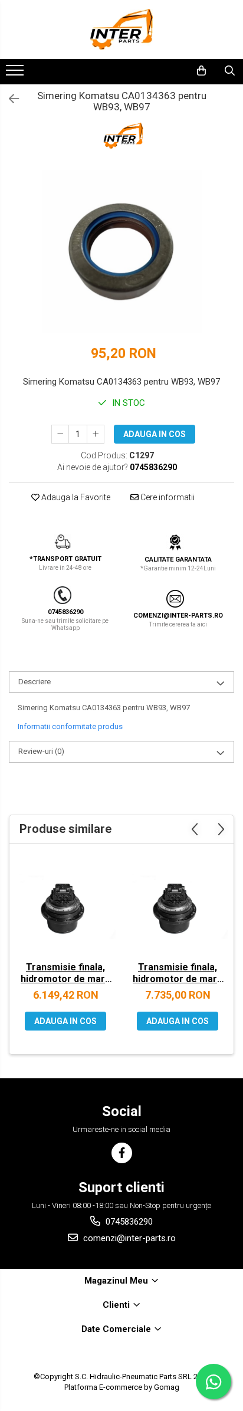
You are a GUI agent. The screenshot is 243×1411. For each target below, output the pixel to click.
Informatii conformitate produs (70, 726)
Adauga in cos (154, 434)
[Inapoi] (9, 99)
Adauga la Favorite (75, 497)
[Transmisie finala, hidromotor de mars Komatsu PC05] (65, 905)
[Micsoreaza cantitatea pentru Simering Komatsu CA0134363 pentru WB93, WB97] (60, 434)
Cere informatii (167, 497)
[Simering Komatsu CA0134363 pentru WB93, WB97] (121, 251)
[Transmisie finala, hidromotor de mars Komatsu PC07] (177, 905)
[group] (121, 251)
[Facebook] (121, 1153)
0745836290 (128, 1221)
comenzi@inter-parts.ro (128, 1238)
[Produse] (16, 74)
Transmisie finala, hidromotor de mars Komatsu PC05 (65, 974)
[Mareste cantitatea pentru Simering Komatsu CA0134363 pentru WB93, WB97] (95, 434)
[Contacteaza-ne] (170, 71)
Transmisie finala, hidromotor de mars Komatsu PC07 (177, 974)
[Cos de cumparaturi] (201, 71)
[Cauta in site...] (229, 71)
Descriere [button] (34, 681)
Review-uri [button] (41, 751)
